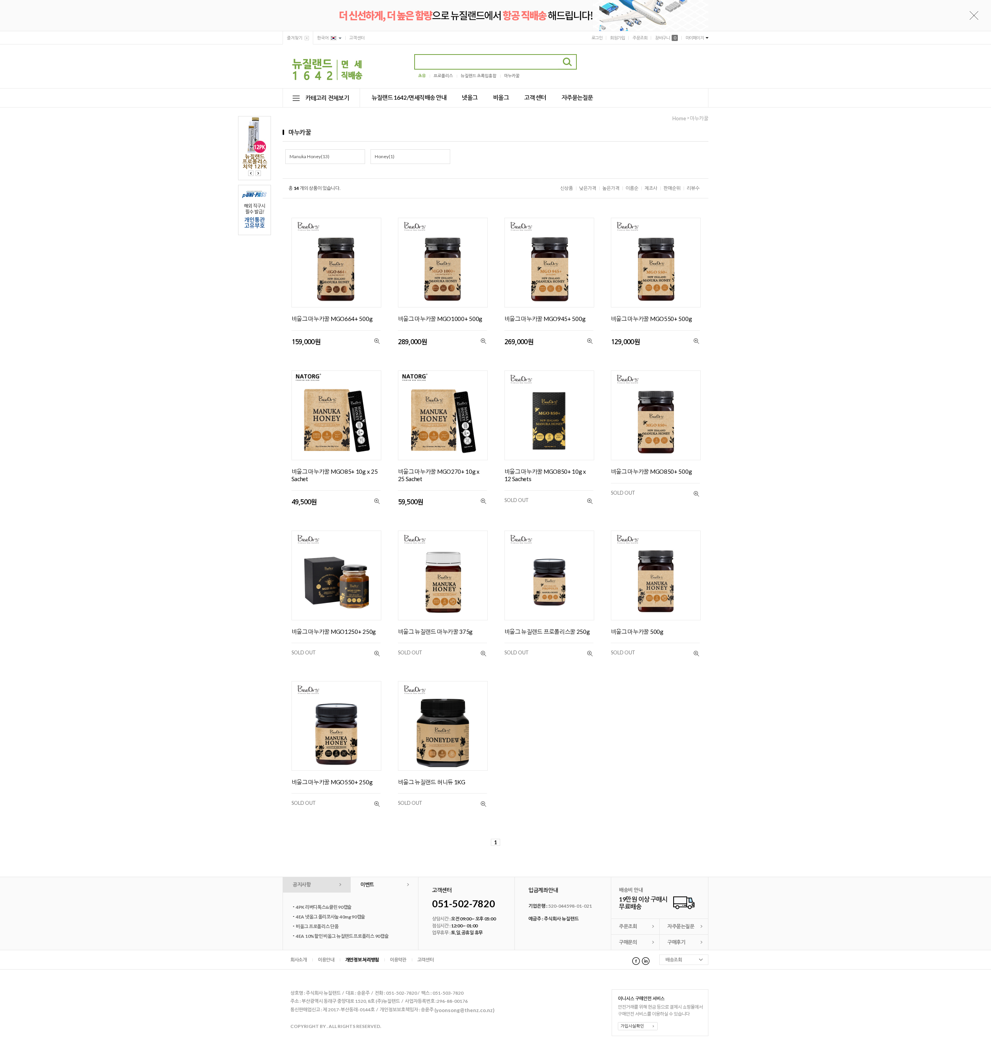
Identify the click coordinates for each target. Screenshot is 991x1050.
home (679, 118)
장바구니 (665, 37)
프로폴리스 (443, 75)
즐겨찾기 (294, 37)
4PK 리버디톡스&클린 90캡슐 (323, 907)
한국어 (323, 37)
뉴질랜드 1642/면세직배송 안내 (409, 97)
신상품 (566, 188)
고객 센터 (535, 97)
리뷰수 (693, 188)
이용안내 (326, 960)
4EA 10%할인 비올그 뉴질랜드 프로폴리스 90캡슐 (342, 936)
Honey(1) (384, 156)
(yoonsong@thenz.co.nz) (464, 1010)
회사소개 (298, 960)
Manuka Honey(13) (309, 156)
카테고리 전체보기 (327, 97)
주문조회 (640, 37)
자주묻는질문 (577, 97)
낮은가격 (587, 188)
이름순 (632, 188)
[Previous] (251, 173)
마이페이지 (695, 37)
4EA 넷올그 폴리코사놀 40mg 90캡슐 (330, 917)
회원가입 (617, 37)
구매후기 (676, 942)
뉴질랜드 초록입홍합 (478, 75)
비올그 (501, 97)
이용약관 (398, 960)
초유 (422, 75)
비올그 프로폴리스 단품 (317, 926)
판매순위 (672, 188)
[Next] (258, 173)
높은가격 (610, 188)
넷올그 (470, 97)
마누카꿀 (512, 75)
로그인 (597, 37)
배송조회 (673, 960)
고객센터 (357, 37)
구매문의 (628, 942)
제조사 (651, 188)
